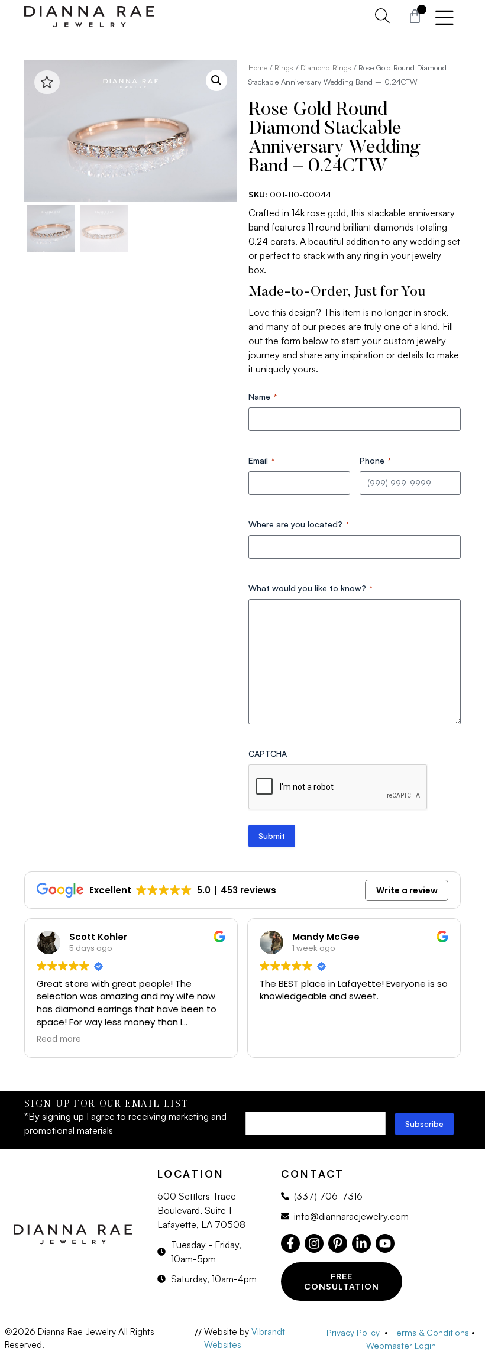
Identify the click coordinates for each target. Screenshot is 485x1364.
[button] (216, 80)
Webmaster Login (401, 1345)
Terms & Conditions (431, 1332)
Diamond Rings (325, 67)
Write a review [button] (407, 890)
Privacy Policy (355, 1332)
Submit (271, 836)
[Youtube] (385, 1243)
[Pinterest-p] (337, 1243)
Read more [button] (59, 1039)
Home (257, 67)
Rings (283, 67)
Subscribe (424, 1124)
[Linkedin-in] (361, 1243)
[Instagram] (314, 1243)
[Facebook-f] (290, 1243)
